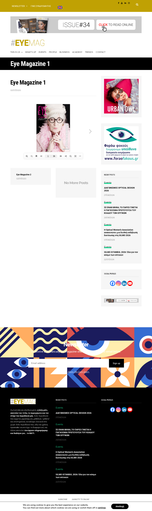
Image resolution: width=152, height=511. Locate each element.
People (53, 52)
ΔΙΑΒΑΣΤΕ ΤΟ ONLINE (80, 499)
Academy (77, 52)
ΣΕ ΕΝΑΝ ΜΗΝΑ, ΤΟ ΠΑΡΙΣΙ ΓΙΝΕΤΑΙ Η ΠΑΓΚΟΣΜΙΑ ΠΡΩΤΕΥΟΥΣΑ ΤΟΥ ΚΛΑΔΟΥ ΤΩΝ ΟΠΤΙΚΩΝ (121, 210)
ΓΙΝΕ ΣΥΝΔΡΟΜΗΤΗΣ (41, 6)
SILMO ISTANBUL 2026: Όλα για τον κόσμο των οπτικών (121, 253)
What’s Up (30, 52)
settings (102, 508)
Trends (89, 52)
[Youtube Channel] (130, 283)
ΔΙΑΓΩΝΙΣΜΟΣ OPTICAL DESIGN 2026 (119, 189)
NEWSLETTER (18, 6)
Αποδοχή (120, 506)
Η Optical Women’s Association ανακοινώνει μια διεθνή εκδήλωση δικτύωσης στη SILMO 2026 (121, 233)
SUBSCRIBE (62, 499)
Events (42, 52)
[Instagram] (118, 283)
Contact (100, 52)
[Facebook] (112, 283)
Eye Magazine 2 (23, 174)
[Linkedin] (124, 283)
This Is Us (15, 52)
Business (65, 52)
